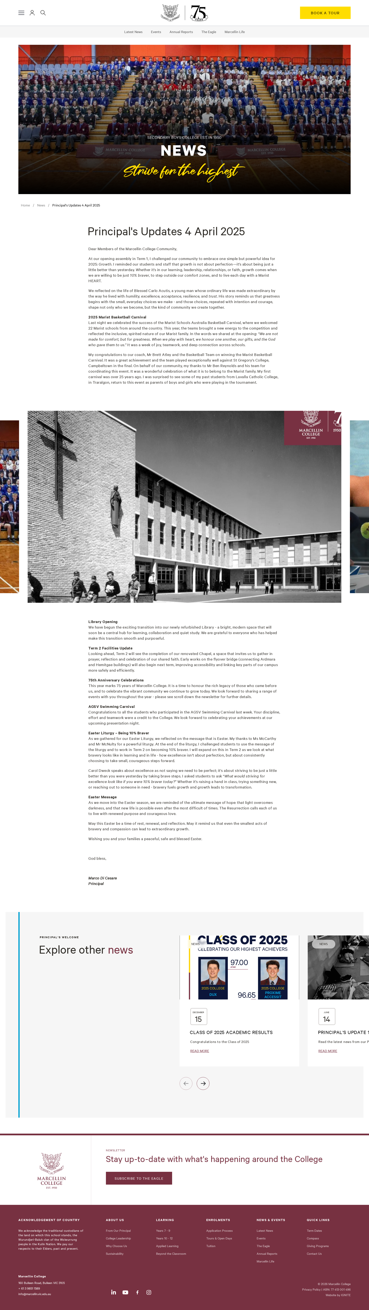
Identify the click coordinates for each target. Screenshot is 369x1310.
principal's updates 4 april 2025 (76, 205)
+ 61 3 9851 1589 (29, 1288)
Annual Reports (181, 31)
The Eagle (208, 31)
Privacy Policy (311, 1289)
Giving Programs (318, 1246)
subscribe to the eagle (139, 1178)
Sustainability (114, 1253)
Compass (313, 1238)
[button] (21, 13)
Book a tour (325, 12)
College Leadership (118, 1238)
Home (25, 205)
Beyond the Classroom (171, 1253)
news (41, 205)
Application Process (219, 1230)
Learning (165, 1220)
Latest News (133, 31)
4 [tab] (82, 562)
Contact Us (314, 1253)
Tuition (210, 1246)
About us (115, 1220)
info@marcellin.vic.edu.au (34, 1294)
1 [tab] (50, 562)
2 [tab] (61, 562)
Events (156, 31)
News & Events (271, 1220)
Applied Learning (167, 1246)
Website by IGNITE (338, 1295)
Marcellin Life (235, 31)
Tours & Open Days (219, 1238)
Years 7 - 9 (163, 1230)
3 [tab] (72, 562)
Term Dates (314, 1230)
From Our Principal (118, 1230)
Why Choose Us (116, 1246)
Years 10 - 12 (164, 1238)
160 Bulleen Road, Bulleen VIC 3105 (41, 1283)
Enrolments (218, 1220)
